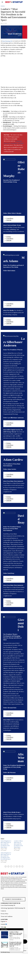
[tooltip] (6, 866)
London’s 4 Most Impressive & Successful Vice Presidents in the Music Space (18, 844)
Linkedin (8, 220)
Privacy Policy (4, 913)
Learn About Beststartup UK (8, 905)
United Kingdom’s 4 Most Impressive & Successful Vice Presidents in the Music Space (6, 844)
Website (8, 236)
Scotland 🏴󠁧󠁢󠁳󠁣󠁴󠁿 (4, 924)
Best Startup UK (7, 41)
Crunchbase (13, 143)
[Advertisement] (14, 72)
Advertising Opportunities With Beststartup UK (13, 908)
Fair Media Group (5, 952)
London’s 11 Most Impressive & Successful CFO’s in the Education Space (15, 933)
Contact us (3, 911)
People (3, 6)
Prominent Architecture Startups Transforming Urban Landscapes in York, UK (15, 944)
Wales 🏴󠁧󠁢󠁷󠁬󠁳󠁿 (3, 927)
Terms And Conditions (6, 916)
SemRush (20, 143)
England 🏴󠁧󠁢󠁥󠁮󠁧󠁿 (4, 921)
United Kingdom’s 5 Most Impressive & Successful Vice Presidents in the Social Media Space (6, 856)
